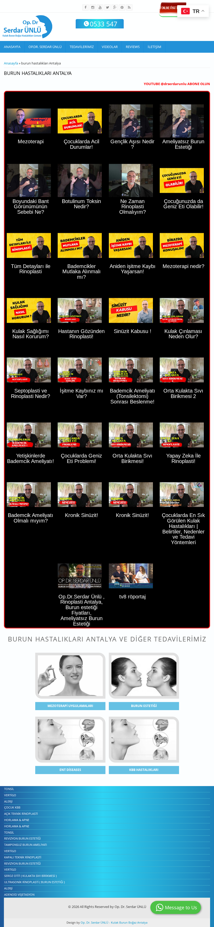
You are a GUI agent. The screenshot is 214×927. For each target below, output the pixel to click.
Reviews (133, 46)
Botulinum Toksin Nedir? (81, 204)
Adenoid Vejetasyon (19, 894)
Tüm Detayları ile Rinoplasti (30, 269)
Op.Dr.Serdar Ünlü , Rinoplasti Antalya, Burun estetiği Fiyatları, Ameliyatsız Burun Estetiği (81, 610)
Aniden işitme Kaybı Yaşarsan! (133, 269)
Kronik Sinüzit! (132, 515)
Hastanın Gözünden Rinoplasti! (81, 334)
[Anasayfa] (27, 26)
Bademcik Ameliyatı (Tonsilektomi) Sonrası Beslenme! (132, 396)
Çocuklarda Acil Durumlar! (81, 144)
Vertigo (10, 795)
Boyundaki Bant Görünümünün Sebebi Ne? (31, 206)
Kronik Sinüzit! (81, 515)
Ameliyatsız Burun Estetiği (183, 144)
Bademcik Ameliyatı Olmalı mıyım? (30, 518)
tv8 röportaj (132, 596)
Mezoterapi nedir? (183, 266)
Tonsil (9, 789)
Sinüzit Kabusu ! (132, 331)
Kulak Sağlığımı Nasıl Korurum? (30, 334)
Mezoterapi (31, 141)
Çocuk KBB (12, 807)
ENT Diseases (70, 770)
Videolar (110, 46)
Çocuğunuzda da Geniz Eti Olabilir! (183, 204)
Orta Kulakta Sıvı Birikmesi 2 (183, 393)
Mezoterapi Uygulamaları (70, 706)
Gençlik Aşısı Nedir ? (132, 144)
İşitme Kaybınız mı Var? (81, 393)
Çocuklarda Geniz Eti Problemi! (81, 458)
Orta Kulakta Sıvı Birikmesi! (132, 458)
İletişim (154, 46)
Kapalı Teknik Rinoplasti (22, 857)
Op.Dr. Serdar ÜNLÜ (45, 46)
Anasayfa (12, 46)
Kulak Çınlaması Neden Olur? (183, 334)
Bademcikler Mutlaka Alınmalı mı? (81, 271)
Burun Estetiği (144, 706)
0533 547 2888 (103, 27)
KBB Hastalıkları (143, 770)
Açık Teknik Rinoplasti (21, 814)
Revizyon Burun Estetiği (22, 838)
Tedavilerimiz (82, 46)
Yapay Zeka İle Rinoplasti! (183, 458)
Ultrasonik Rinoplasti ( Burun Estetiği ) (34, 882)
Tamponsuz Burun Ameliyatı (25, 845)
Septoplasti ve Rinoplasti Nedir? (30, 393)
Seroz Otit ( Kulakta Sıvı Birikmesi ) (30, 876)
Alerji (8, 801)
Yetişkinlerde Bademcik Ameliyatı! (30, 458)
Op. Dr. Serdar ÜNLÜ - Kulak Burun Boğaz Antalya (113, 922)
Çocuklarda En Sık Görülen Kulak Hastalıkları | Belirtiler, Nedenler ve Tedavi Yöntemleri (183, 528)
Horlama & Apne (16, 820)
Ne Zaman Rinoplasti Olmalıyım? (132, 206)
